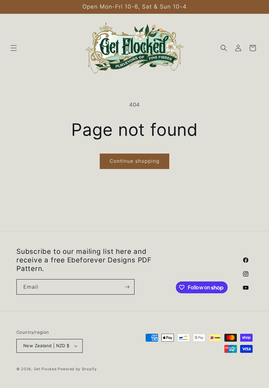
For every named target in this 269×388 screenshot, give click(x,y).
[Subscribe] (127, 287)
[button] (14, 48)
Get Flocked (45, 369)
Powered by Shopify (77, 369)
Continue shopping (134, 161)
